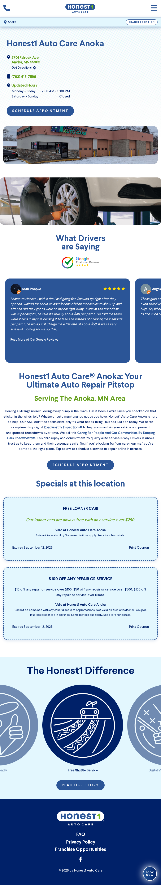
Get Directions (22, 67)
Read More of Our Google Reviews (34, 339)
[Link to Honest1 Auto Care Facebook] (80, 860)
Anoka (12, 22)
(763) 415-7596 (24, 76)
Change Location (142, 22)
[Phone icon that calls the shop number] (6, 9)
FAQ (80, 835)
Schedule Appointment (40, 111)
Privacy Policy (80, 842)
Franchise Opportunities (80, 850)
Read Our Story (80, 785)
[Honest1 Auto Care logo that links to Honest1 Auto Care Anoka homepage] (80, 9)
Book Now (150, 874)
